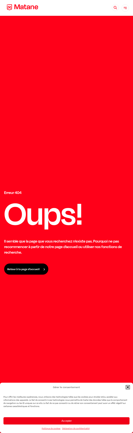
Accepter (66, 420)
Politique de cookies (51, 428)
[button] (128, 387)
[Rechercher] (115, 7)
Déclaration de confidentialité (76, 428)
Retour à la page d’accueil (23, 269)
